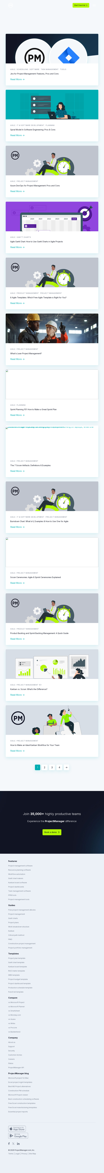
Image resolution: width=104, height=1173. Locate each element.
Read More (16, 79)
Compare (12, 998)
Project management (16, 914)
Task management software (19, 891)
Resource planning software (19, 870)
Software (34, 69)
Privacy (24, 1154)
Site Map (32, 1154)
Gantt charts (13, 918)
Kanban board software (17, 883)
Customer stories (15, 1055)
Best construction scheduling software (23, 1099)
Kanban (11, 931)
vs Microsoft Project (16, 1002)
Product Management (28, 293)
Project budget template (18, 979)
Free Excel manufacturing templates (22, 1107)
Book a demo (50, 832)
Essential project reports (18, 1112)
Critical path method (16, 935)
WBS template (14, 975)
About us (11, 1042)
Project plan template (16, 958)
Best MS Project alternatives (19, 1086)
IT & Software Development (30, 125)
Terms (10, 1154)
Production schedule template (20, 988)
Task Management (50, 69)
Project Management (27, 181)
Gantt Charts (24, 237)
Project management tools (18, 899)
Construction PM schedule (18, 1091)
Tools (63, 69)
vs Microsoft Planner (16, 1007)
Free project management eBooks (22, 910)
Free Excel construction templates (21, 1103)
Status (10, 1063)
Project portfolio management (20, 948)
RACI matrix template (16, 971)
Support (11, 1046)
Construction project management (21, 944)
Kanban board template (17, 967)
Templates (13, 953)
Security (11, 1051)
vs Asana (11, 1019)
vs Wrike (11, 1023)
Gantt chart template (16, 962)
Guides (11, 905)
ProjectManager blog (18, 1073)
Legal (17, 1154)
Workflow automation (16, 874)
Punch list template (15, 992)
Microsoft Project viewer (18, 1095)
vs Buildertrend (14, 1032)
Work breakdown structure (18, 927)
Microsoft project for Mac (18, 1078)
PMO (10, 939)
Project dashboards (16, 887)
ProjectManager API (16, 1068)
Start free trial (79, 5)
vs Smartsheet (14, 1011)
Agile (12, 69)
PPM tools (12, 895)
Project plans (13, 922)
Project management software (20, 866)
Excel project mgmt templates (20, 1082)
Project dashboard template (19, 983)
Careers (11, 1059)
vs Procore (12, 1028)
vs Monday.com (14, 1015)
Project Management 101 (29, 685)
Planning (50, 125)
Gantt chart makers (15, 878)
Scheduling (22, 69)
